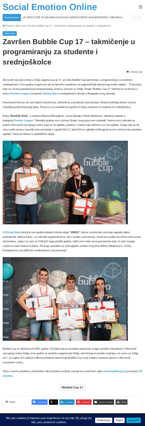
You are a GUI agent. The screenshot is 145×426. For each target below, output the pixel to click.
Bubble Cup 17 (73, 387)
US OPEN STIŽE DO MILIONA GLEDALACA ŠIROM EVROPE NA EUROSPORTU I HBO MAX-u (73, 17)
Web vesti (21, 25)
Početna (9, 25)
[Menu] (140, 8)
